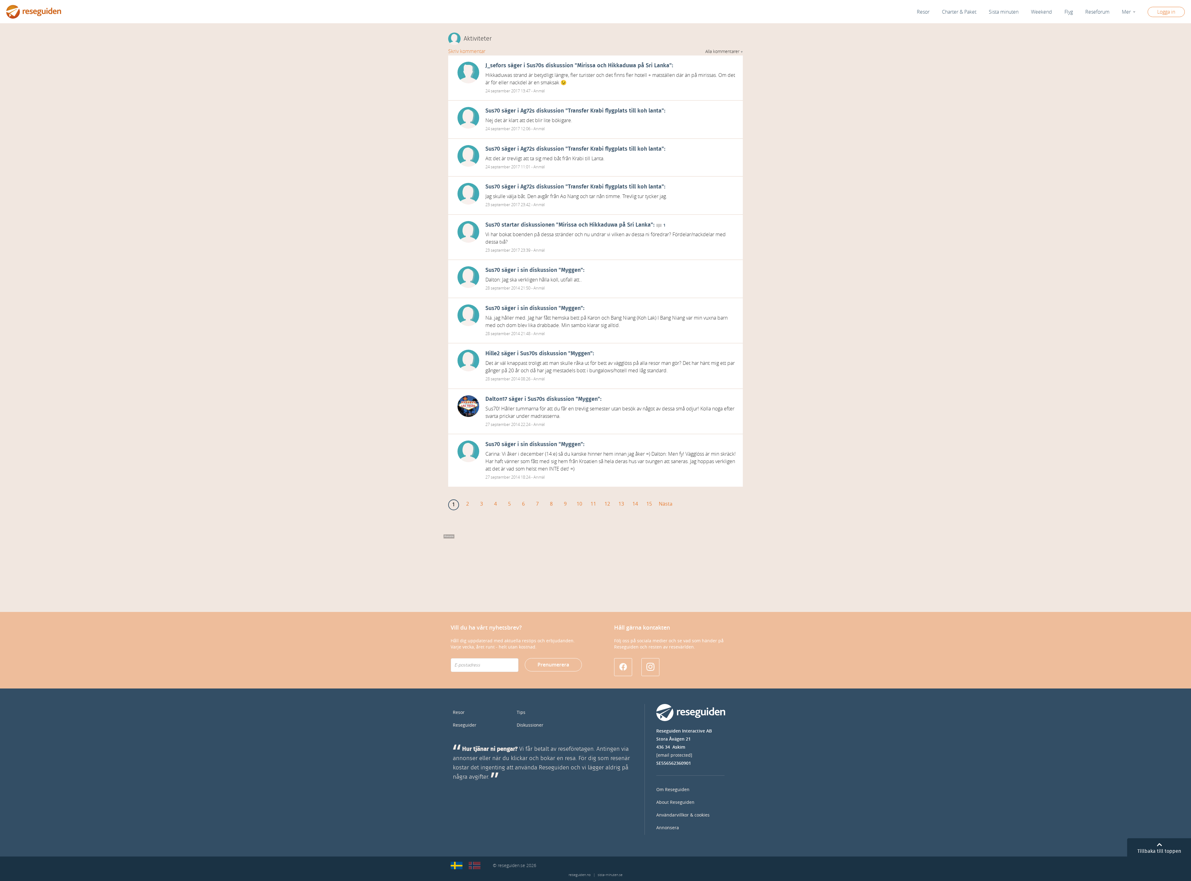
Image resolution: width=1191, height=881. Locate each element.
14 (635, 504)
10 (579, 504)
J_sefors (495, 66)
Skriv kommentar (466, 51)
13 (621, 504)
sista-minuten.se (610, 875)
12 (607, 504)
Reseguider (464, 725)
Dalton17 (496, 399)
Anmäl (539, 91)
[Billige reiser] (474, 865)
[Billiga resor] (456, 865)
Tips (521, 712)
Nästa (665, 504)
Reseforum (1097, 12)
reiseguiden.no (580, 875)
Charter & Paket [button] (959, 12)
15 (649, 504)
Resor (923, 12)
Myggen (571, 270)
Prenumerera (553, 665)
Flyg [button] (1068, 12)
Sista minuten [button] (1004, 12)
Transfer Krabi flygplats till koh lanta (615, 111)
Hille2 (492, 353)
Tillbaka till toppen (1159, 851)
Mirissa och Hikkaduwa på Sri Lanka (623, 66)
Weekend (1041, 12)
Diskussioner (530, 725)
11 (593, 504)
